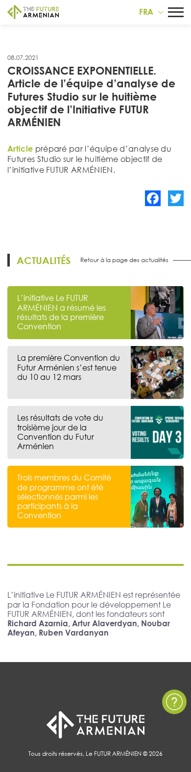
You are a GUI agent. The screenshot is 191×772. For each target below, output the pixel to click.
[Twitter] (176, 198)
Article (20, 149)
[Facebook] (153, 198)
